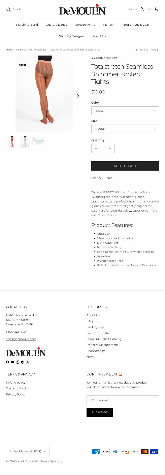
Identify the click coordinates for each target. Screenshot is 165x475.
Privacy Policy (15, 394)
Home (9, 49)
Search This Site (98, 333)
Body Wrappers (107, 58)
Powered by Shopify (52, 461)
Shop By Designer (72, 36)
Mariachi (109, 24)
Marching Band (27, 24)
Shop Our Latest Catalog (104, 339)
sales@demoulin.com (21, 339)
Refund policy (15, 382)
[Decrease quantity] (95, 148)
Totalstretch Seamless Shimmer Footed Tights (75, 49)
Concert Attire (85, 24)
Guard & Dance (56, 24)
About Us (99, 36)
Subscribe (100, 412)
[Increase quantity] (110, 148)
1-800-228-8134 (16, 331)
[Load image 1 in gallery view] (44, 94)
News (90, 357)
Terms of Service (17, 388)
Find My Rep (95, 327)
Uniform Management (102, 345)
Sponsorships (96, 351)
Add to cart (125, 166)
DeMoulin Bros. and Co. (27, 461)
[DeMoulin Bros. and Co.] (82, 9)
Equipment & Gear (136, 24)
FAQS (91, 321)
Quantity (97, 140)
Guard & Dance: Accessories (31, 49)
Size (94, 121)
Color (95, 102)
